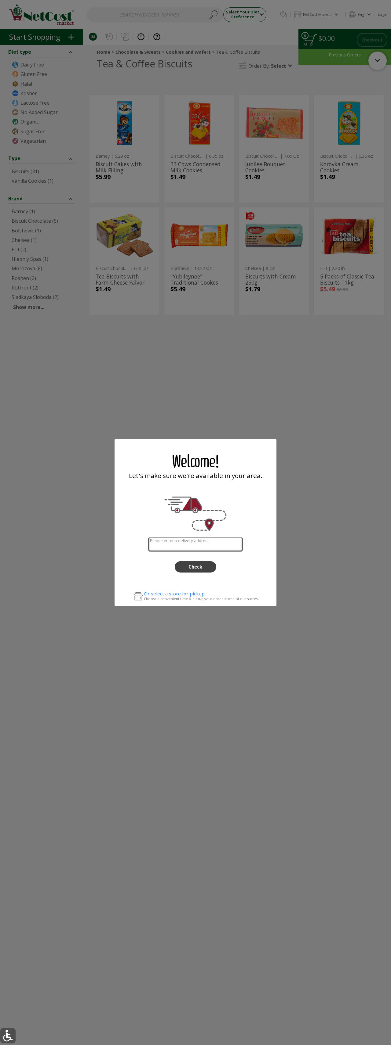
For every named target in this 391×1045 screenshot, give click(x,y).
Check (195, 567)
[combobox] (195, 544)
